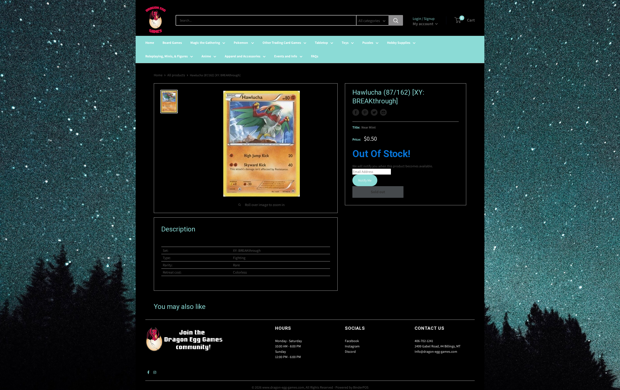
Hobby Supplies (398, 42)
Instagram (352, 346)
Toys (345, 42)
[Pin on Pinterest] (365, 112)
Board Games (172, 42)
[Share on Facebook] (355, 112)
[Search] (395, 20)
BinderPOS (360, 387)
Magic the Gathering (205, 42)
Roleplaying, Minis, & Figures (166, 56)
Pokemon (241, 42)
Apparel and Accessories (242, 56)
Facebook (352, 341)
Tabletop (321, 42)
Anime (206, 56)
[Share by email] (383, 112)
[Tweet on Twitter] (374, 112)
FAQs (314, 56)
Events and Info (285, 56)
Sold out (378, 191)
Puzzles (367, 42)
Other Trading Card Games (282, 42)
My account (423, 23)
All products (176, 75)
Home (149, 42)
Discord (350, 351)
